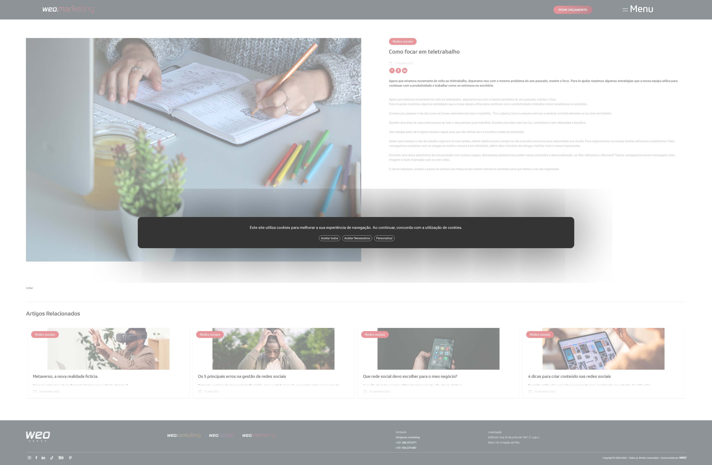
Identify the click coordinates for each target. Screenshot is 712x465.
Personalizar (384, 238)
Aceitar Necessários (357, 238)
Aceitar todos (329, 238)
